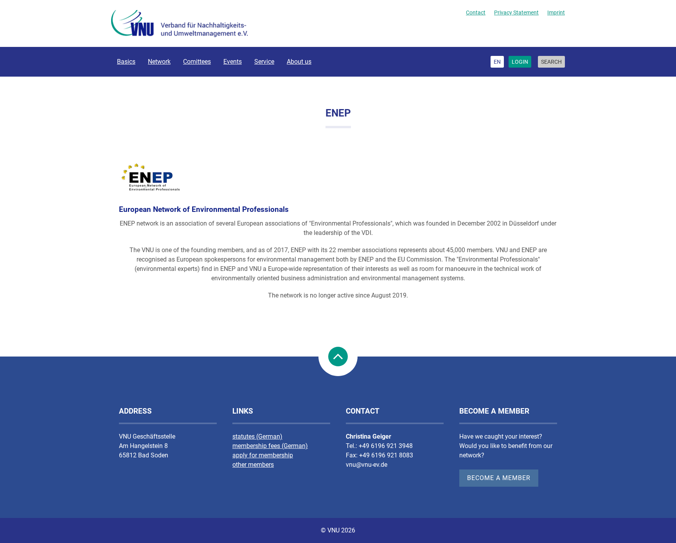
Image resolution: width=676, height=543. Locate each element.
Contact (475, 12)
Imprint (556, 12)
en (497, 62)
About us (299, 61)
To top (338, 356)
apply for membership (262, 455)
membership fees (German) (270, 446)
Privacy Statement (516, 12)
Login (520, 62)
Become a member (498, 478)
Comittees (197, 61)
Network (159, 61)
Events (232, 61)
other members (253, 464)
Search (551, 62)
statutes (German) (257, 436)
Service (264, 61)
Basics (126, 61)
